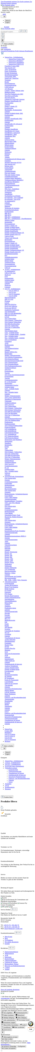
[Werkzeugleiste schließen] (2, 1032)
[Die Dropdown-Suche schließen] (25, 31)
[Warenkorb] (2, 54)
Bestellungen (29, 51)
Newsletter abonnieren (11, 942)
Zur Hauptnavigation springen (16, 2)
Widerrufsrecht (9, 953)
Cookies (7, 967)
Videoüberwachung (11, 768)
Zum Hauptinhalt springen (9, 1)
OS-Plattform (9, 940)
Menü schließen (8, 44)
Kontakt (7, 944)
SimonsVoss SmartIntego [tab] (16, 62)
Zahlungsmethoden (10, 960)
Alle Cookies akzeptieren (9, 1048)
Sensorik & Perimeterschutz (17, 777)
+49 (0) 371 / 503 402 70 (11, 925)
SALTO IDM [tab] (13, 296)
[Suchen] (21, 31)
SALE (11, 782)
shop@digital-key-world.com (13, 928)
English (7, 22)
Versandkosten (5, 998)
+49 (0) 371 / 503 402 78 (11, 927)
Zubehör (11, 780)
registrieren (7, 49)
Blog (6, 938)
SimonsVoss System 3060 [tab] (16, 59)
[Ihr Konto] (2, 40)
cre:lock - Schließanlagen (13, 763)
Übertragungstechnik (15, 771)
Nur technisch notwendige (9, 1046)
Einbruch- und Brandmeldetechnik (19, 778)
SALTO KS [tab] (12, 292)
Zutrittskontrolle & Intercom (17, 775)
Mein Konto (8, 936)
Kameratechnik (13, 770)
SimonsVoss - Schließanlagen (14, 761)
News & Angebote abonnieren (10, 989)
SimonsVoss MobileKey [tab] (16, 61)
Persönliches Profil (13, 51)
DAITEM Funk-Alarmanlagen (14, 766)
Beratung (8, 789)
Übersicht (4, 51)
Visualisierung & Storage (16, 773)
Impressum (8, 957)
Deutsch (7, 20)
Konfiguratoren (9, 787)
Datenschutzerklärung (11, 952)
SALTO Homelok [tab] (14, 294)
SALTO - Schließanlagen (13, 764)
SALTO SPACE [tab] (14, 290)
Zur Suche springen (23, 1)
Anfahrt (7, 969)
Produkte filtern (8, 797)
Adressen (22, 51)
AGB (6, 955)
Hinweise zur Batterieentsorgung (15, 966)
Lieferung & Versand (11, 962)
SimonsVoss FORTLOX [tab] (16, 64)
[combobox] (10, 32)
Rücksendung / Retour (11, 964)
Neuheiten (8, 784)
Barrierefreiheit (9, 959)
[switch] (7, 1012)
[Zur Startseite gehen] (8, 5)
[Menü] (3, 34)
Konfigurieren (21, 1046)
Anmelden (4, 47)
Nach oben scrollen (7, 1039)
